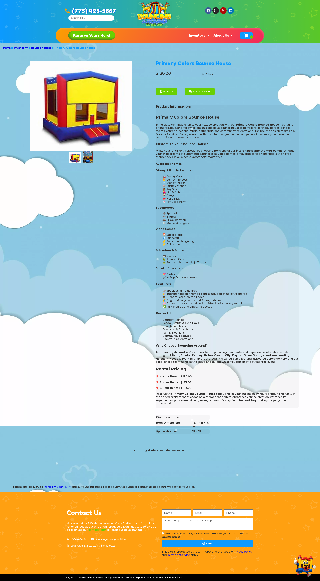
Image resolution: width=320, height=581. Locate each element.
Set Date (167, 91)
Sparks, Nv (64, 486)
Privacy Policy (243, 551)
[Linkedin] (231, 10)
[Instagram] (215, 10)
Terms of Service (179, 555)
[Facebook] (208, 10)
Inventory (197, 35)
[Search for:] (91, 17)
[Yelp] (223, 10)
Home (7, 47)
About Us (221, 35)
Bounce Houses (41, 47)
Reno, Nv (50, 486)
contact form (97, 529)
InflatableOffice (174, 577)
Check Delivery (201, 91)
